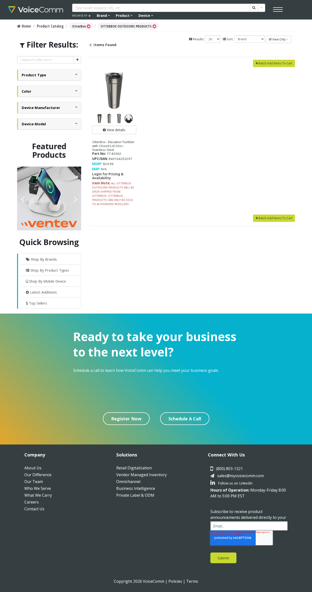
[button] (34, 74)
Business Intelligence (135, 488)
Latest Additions (43, 292)
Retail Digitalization (134, 468)
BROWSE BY (80, 15)
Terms (192, 581)
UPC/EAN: (100, 159)
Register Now (126, 419)
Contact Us (34, 509)
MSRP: (97, 164)
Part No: (99, 154)
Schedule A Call (184, 419)
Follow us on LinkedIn (235, 483)
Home (26, 26)
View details (115, 130)
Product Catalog (50, 26)
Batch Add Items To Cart (275, 63)
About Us (32, 468)
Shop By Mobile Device (47, 281)
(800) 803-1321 (229, 468)
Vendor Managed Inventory (141, 474)
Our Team (33, 481)
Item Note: (101, 183)
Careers (31, 502)
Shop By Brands (43, 259)
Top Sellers (37, 303)
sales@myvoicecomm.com (240, 475)
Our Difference (37, 474)
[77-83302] (114, 90)
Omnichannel (128, 481)
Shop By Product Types (49, 270)
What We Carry (38, 495)
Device (144, 15)
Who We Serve (37, 488)
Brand (102, 15)
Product (123, 15)
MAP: (96, 169)
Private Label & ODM (135, 495)
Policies (175, 581)
